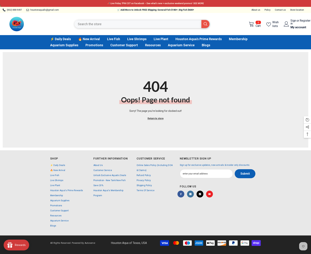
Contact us (280, 10)
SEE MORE (198, 3)
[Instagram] (190, 194)
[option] (155, 3)
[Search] (142, 24)
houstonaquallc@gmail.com (44, 10)
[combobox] (138, 24)
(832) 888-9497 (14, 10)
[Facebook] (180, 194)
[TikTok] (200, 194)
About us (255, 10)
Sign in (293, 22)
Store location (297, 10)
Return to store (156, 118)
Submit (245, 173)
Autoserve (90, 243)
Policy (268, 10)
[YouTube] (209, 194)
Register (305, 20)
